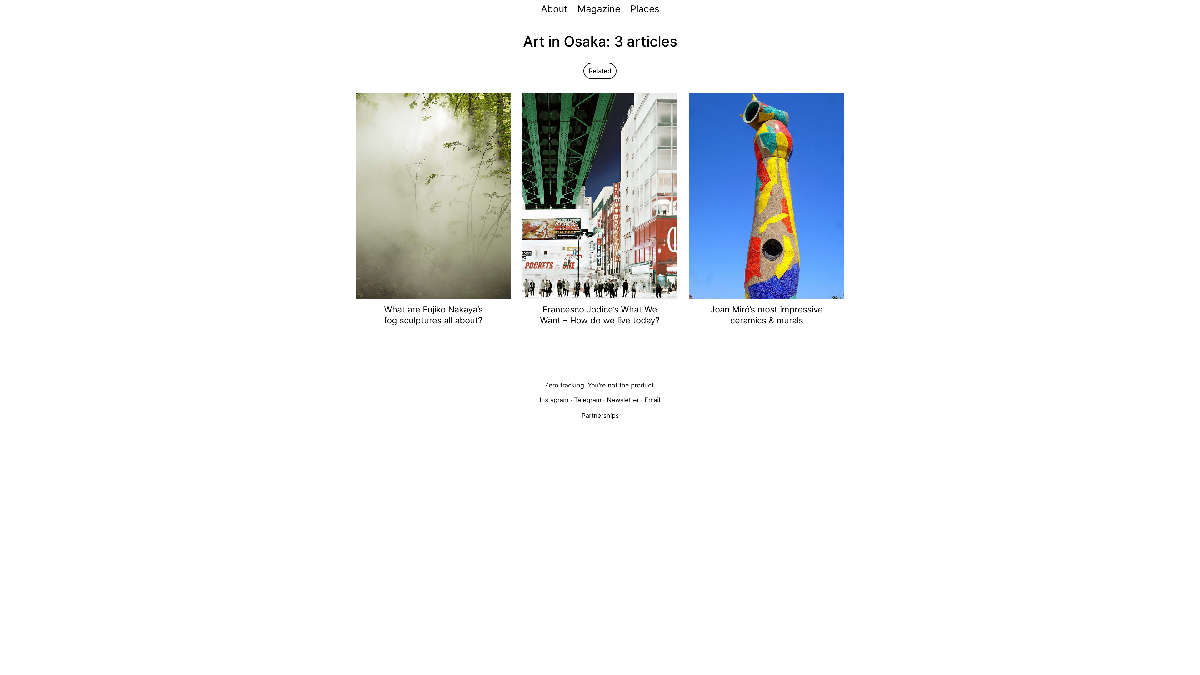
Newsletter (623, 400)
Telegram (587, 400)
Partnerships (600, 415)
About (554, 8)
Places (644, 8)
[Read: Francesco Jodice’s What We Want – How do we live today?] (599, 195)
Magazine (599, 8)
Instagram (554, 400)
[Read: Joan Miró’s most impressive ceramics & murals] (766, 195)
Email (652, 400)
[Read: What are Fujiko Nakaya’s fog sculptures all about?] (433, 195)
